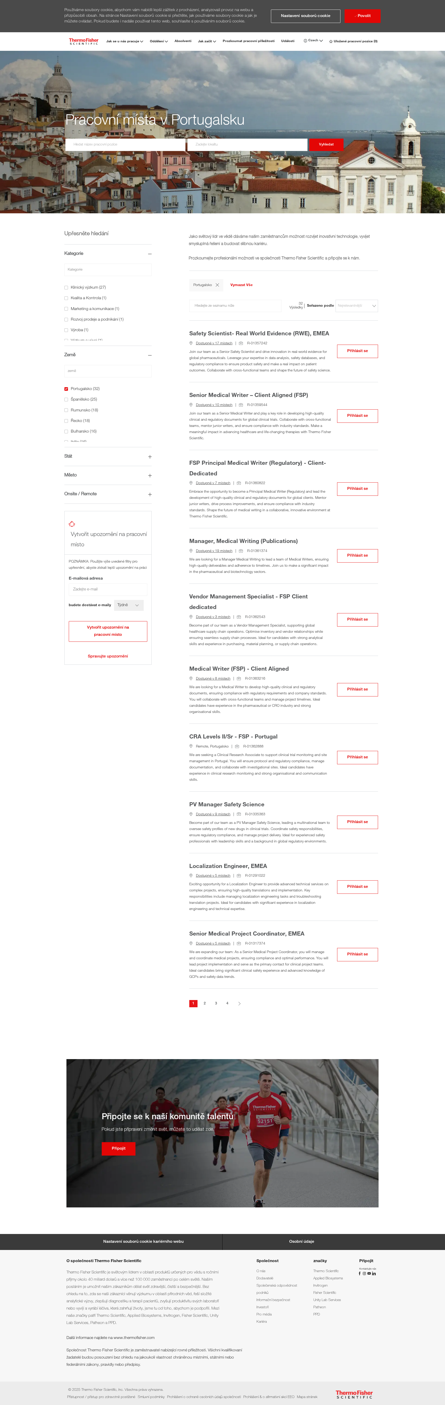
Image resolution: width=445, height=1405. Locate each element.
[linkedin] (373, 1274)
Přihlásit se (362, 351)
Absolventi (183, 41)
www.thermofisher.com (134, 1338)
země (69, 355)
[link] (108, 657)
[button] (305, 16)
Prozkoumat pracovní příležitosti (249, 41)
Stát (68, 456)
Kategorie (73, 253)
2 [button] (205, 1003)
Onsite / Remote (80, 494)
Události (287, 41)
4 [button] (227, 1003)
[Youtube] (369, 1274)
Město (70, 475)
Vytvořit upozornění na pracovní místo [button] (108, 631)
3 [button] (216, 1003)
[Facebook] (360, 1274)
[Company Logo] (83, 41)
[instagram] (365, 1274)
